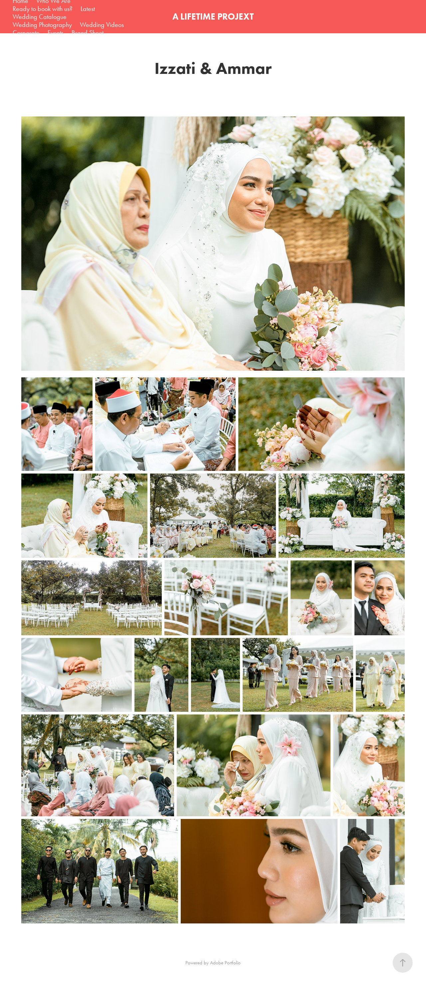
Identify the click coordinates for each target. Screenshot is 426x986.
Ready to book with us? (43, 9)
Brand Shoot (88, 33)
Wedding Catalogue (40, 17)
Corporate (26, 33)
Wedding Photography (42, 25)
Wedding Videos (102, 25)
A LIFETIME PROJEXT (213, 16)
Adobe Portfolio (225, 963)
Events (56, 33)
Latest (88, 9)
